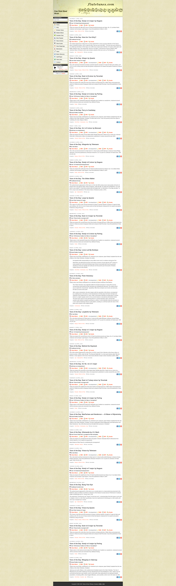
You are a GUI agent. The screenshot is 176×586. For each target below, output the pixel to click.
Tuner (57, 51)
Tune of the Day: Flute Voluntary (81, 276)
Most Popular (59, 38)
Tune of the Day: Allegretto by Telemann (84, 144)
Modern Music (60, 32)
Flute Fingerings (60, 46)
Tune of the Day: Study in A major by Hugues (86, 21)
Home (57, 24)
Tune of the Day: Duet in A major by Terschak (86, 216)
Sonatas (80, 209)
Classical (76, 138)
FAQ (57, 27)
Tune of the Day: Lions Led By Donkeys (84, 250)
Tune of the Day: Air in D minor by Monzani (85, 128)
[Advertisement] (60, 102)
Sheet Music (61, 69)
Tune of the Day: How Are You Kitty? (83, 37)
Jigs (75, 52)
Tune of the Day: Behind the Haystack (83, 346)
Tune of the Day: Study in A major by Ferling (86, 398)
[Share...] (121, 31)
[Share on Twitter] (119, 31)
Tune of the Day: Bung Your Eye (81, 485)
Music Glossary (60, 54)
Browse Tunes (60, 30)
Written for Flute (81, 31)
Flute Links (59, 59)
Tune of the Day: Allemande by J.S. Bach (84, 432)
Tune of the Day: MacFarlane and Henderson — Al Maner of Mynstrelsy (95, 414)
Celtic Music (77, 269)
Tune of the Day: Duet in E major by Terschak (86, 526)
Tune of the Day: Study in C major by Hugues (86, 330)
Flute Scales (59, 43)
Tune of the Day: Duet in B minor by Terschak (86, 76)
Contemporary (83, 269)
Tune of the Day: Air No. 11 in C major (83, 364)
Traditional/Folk (80, 52)
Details (66, 69)
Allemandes (77, 444)
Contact (58, 62)
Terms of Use (86, 584)
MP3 (86, 25)
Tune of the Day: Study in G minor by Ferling (86, 94)
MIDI (81, 25)
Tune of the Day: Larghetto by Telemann (84, 312)
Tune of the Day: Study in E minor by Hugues (86, 162)
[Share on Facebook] (117, 31)
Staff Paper (59, 56)
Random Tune (60, 35)
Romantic (76, 87)
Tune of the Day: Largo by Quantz (82, 198)
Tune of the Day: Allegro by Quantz (82, 58)
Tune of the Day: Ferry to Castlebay (82, 110)
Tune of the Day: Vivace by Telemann (83, 450)
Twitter (63, 73)
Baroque (76, 156)
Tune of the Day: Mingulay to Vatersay (83, 560)
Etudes (76, 31)
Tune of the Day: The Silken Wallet (82, 178)
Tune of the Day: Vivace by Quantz (82, 508)
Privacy (91, 584)
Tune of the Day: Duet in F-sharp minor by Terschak (88, 380)
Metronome (59, 48)
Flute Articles (59, 40)
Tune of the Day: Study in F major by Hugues (86, 468)
